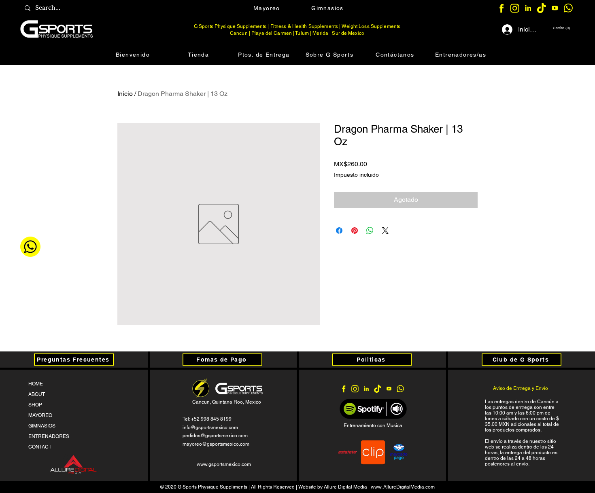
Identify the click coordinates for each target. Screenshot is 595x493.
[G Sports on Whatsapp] (568, 8)
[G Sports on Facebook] (501, 8)
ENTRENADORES (48, 436)
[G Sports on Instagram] (515, 8)
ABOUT (36, 394)
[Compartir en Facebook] (339, 230)
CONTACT (39, 447)
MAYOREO (40, 415)
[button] (561, 28)
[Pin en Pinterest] (354, 230)
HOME (35, 384)
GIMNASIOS (41, 426)
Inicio (125, 93)
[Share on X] (385, 230)
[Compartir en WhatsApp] (370, 230)
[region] (58, 29)
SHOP (35, 405)
